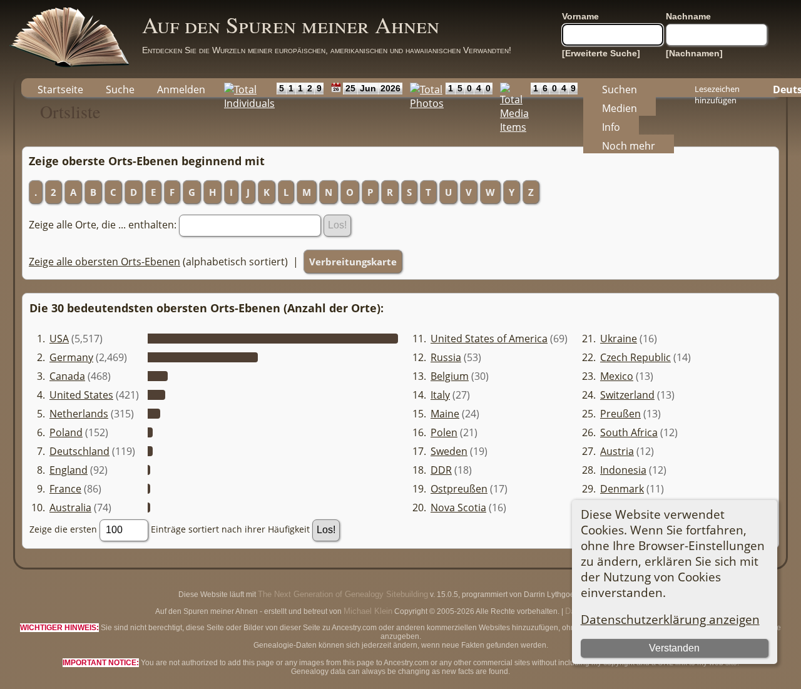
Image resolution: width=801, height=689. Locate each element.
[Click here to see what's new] (333, 87)
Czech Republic (635, 357)
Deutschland (79, 451)
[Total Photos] (424, 87)
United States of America (489, 338)
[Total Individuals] (247, 87)
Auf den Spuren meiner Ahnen (290, 24)
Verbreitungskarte (353, 261)
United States (81, 395)
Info (611, 127)
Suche (120, 89)
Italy (440, 395)
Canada (67, 376)
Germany (71, 357)
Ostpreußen (459, 489)
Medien (619, 108)
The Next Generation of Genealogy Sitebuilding (343, 594)
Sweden (449, 451)
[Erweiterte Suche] (601, 53)
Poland (66, 432)
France (65, 489)
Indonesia (623, 470)
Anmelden (181, 89)
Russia (446, 357)
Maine (445, 414)
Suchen (619, 89)
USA (59, 338)
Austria (617, 451)
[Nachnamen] (694, 53)
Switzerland (627, 395)
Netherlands (78, 414)
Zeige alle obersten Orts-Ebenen (104, 261)
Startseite (60, 89)
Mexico (616, 376)
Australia (70, 507)
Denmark (622, 489)
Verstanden (674, 648)
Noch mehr (628, 146)
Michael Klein (368, 611)
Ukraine (618, 338)
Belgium (450, 376)
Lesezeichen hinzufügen (717, 90)
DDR (441, 470)
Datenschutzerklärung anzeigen (670, 619)
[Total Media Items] (511, 87)
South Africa (629, 432)
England (68, 470)
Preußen (620, 414)
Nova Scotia (458, 507)
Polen (444, 432)
